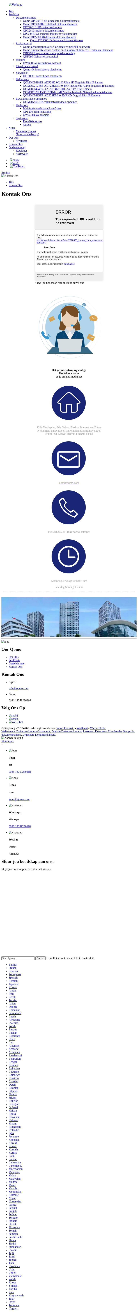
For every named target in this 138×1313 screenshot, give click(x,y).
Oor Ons (14, 137)
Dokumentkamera (26, 17)
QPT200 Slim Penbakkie (37, 111)
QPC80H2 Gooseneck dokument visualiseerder (50, 33)
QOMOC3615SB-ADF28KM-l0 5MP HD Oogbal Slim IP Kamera (61, 95)
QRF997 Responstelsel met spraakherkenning (49, 53)
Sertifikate (21, 140)
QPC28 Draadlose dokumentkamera (43, 30)
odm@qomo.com (18, 688)
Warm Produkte (65, 728)
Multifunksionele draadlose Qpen (42, 108)
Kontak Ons (15, 144)
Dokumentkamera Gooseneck (33, 731)
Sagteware (22, 118)
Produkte (14, 14)
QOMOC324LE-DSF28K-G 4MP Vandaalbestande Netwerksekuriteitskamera (67, 92)
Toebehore (22, 105)
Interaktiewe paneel (27, 66)
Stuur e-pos (7, 741)
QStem (27, 124)
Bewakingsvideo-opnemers (31, 98)
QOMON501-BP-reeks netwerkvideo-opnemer (50, 101)
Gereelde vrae (16, 663)
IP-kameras (22, 79)
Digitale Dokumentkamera (67, 731)
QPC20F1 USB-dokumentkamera (42, 27)
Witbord (20, 59)
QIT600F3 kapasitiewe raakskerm (42, 75)
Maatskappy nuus (26, 131)
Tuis (11, 11)
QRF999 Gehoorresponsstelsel (40, 56)
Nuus (12, 127)
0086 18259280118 (20, 771)
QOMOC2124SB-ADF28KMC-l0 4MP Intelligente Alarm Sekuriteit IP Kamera (68, 85)
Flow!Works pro (32, 121)
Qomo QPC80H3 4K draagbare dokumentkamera (51, 20)
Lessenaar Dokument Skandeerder (102, 731)
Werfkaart (82, 728)
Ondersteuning (17, 147)
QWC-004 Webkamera (36, 114)
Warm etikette (98, 728)
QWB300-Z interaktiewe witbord (42, 63)
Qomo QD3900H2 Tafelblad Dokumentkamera (50, 24)
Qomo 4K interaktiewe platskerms (42, 69)
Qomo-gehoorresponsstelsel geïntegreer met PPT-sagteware (56, 46)
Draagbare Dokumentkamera (38, 734)
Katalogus (21, 150)
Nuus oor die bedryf (27, 134)
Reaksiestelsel (24, 43)
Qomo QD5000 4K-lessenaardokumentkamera (49, 37)
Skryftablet (22, 72)
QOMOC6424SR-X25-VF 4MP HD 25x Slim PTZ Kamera (57, 88)
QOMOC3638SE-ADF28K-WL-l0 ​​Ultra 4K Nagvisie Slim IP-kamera (63, 82)
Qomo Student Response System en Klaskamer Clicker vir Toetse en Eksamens (68, 50)
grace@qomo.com (19, 799)
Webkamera (8, 731)
